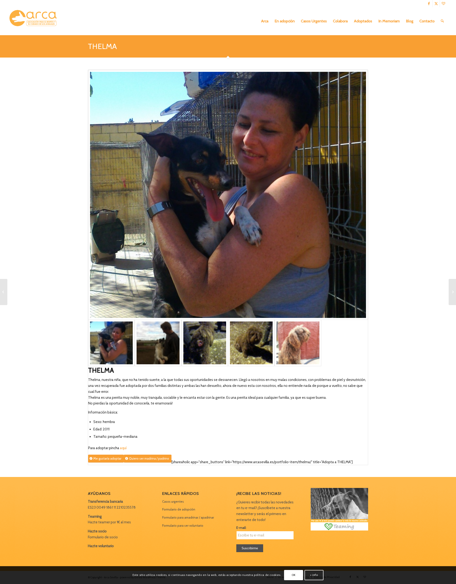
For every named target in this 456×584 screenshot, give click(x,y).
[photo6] (158, 343)
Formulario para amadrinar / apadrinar (188, 517)
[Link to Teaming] (443, 3)
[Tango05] (298, 343)
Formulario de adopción (178, 509)
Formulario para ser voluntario (182, 525)
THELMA (102, 46)
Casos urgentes (173, 501)
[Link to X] (436, 3)
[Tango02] (251, 343)
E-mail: (241, 528)
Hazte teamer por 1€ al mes (109, 522)
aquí (123, 448)
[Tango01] (204, 343)
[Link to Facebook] (429, 3)
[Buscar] (442, 21)
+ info (314, 575)
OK (294, 575)
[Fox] (3, 292)
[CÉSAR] (452, 292)
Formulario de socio (103, 537)
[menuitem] (264, 21)
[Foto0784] (228, 195)
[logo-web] (34, 21)
